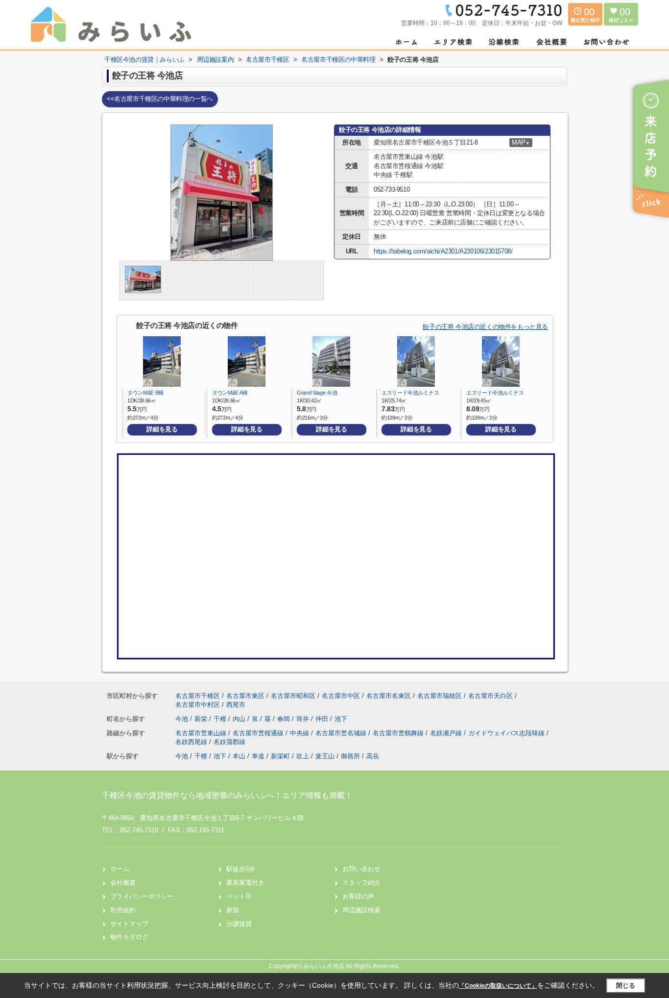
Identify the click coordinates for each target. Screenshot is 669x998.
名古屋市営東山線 (201, 733)
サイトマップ (129, 923)
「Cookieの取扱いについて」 (498, 985)
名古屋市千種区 (197, 695)
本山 (239, 756)
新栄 (201, 719)
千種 (221, 719)
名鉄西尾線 (192, 742)
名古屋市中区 (341, 695)
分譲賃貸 (239, 923)
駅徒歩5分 (240, 869)
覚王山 (324, 756)
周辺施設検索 (361, 910)
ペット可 (239, 896)
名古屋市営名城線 (341, 733)
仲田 (322, 719)
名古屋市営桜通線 (259, 733)
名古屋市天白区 (490, 695)
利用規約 (123, 910)
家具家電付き (245, 882)
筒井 (303, 719)
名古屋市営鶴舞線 (399, 733)
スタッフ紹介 (361, 882)
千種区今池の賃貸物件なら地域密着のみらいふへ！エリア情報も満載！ (227, 795)
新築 (232, 910)
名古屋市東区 (245, 695)
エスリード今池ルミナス (410, 393)
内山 (240, 719)
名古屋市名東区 (388, 695)
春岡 (284, 719)
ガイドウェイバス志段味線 (507, 733)
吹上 (302, 756)
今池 (182, 719)
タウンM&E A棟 (230, 393)
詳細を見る (161, 429)
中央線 (300, 733)
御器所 (350, 756)
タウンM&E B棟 (145, 393)
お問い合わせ (361, 869)
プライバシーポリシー (142, 896)
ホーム (119, 869)
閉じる (625, 985)
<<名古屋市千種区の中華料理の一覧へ (160, 98)
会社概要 (123, 882)
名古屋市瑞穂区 (439, 695)
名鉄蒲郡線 (229, 742)
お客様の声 (358, 896)
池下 (340, 719)
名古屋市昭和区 (293, 695)
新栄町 (280, 756)
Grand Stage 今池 (317, 393)
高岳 (372, 756)
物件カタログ (129, 937)
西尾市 (235, 704)
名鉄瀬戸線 (447, 733)
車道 (258, 756)
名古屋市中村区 (197, 704)
